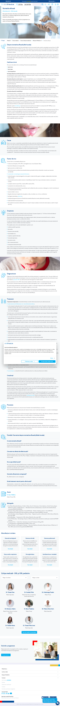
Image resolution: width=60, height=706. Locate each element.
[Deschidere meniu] (2, 3)
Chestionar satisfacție (6, 684)
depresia (20, 196)
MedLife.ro (4, 669)
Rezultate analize (52, 4)
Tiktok (6, 693)
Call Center (6, 680)
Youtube (11, 693)
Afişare (51, 358)
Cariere (3, 682)
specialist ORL (16, 279)
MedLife (9, 40)
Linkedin (8, 693)
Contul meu (55, 4)
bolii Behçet (17, 105)
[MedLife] (8, 4)
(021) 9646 (20, 4)
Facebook (2, 693)
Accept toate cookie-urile (47, 361)
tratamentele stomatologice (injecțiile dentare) (18, 174)
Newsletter (45, 4)
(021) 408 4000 (27, 4)
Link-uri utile (5, 672)
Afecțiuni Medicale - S (37, 40)
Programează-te (5, 655)
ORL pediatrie (24, 573)
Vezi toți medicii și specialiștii (29, 632)
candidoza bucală (30, 395)
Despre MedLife (5, 675)
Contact (3, 678)
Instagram (4, 693)
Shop (49, 4)
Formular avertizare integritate (8, 688)
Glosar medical (15, 40)
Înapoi (3, 40)
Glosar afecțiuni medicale (25, 40)
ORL (16, 573)
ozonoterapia (11, 370)
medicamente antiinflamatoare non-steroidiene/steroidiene (21, 303)
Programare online (58, 4)
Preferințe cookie (29, 361)
